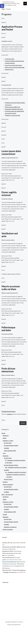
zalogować (9, 414)
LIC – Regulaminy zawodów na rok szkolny (15, 472)
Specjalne (5, 482)
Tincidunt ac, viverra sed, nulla (12, 115)
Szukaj (3, 420)
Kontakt (5, 514)
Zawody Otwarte (8, 479)
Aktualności (6, 435)
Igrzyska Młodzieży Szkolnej (11, 445)
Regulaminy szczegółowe (10, 527)
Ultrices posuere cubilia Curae (12, 107)
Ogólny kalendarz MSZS (10, 450)
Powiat (3, 433)
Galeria (4, 438)
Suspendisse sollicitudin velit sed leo (14, 109)
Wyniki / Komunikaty (8, 484)
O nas (4, 453)
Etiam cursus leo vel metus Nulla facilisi (14, 67)
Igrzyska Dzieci (8, 443)
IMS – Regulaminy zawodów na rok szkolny (15, 467)
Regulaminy (5, 455)
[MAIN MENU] (25, 3)
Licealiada (6, 448)
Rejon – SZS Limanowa (7, 494)
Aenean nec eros (9, 69)
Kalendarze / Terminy (8, 440)
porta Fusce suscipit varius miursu (13, 65)
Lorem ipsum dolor (9, 59)
